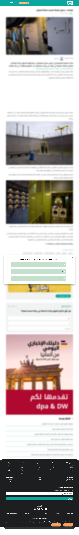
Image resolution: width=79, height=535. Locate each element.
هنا (46, 244)
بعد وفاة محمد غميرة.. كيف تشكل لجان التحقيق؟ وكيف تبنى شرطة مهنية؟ (52, 455)
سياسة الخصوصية (70, 513)
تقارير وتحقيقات (68, 463)
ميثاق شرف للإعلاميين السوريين (11, 513)
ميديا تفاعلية (9, 477)
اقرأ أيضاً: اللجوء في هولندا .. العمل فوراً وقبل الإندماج (54, 68)
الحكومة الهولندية (49, 253)
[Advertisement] (39, 94)
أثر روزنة (46, 513)
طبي (54, 466)
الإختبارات (10, 480)
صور (40, 480)
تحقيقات (71, 467)
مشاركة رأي (69, 480)
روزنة (58, 253)
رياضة (9, 466)
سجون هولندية (38, 253)
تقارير (72, 466)
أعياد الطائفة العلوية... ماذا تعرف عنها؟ (62, 439)
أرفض (56, 525)
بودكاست (10, 482)
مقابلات (22, 472)
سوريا (70, 253)
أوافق (68, 525)
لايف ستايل (52, 469)
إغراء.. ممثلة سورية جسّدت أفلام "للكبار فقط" (60, 449)
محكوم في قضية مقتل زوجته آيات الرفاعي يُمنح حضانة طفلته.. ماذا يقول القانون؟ (50, 444)
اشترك (70, 499)
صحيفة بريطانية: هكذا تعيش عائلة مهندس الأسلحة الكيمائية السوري (54, 434)
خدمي (38, 463)
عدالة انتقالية (69, 477)
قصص (72, 469)
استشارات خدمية (37, 466)
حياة (9, 463)
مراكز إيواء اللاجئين (28, 253)
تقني (39, 467)
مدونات (71, 470)
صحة (53, 463)
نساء (54, 467)
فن (9, 467)
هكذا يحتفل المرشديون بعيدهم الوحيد (62, 429)
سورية (64, 253)
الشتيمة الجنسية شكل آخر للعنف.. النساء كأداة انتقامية (57, 424)
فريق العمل (27, 513)
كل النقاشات (13, 306)
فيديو (22, 469)
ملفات (22, 467)
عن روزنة (57, 513)
